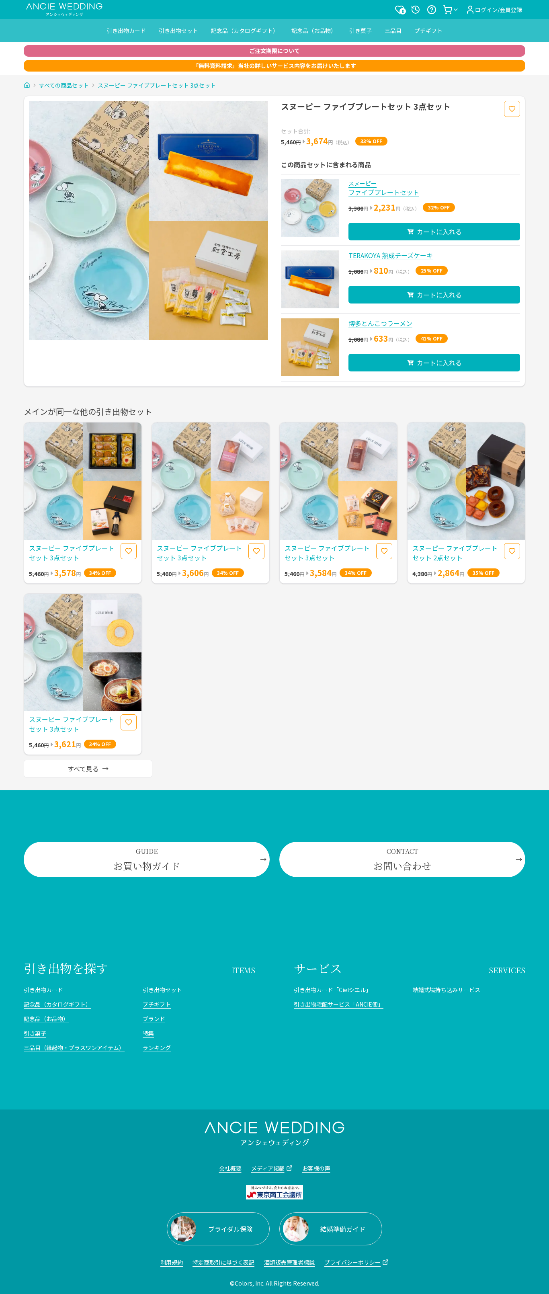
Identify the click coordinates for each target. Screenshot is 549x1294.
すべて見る (83, 768)
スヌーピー (362, 183)
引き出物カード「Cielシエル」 (332, 990)
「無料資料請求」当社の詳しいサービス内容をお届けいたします (274, 66)
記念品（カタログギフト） (245, 31)
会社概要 (230, 1168)
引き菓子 (360, 31)
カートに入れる (439, 231)
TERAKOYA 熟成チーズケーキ (390, 255)
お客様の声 (316, 1168)
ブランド (154, 1019)
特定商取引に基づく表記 (223, 1262)
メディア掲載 (268, 1168)
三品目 (393, 31)
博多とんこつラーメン (380, 323)
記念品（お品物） (313, 31)
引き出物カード (126, 31)
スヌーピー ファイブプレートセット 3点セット (157, 85)
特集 (148, 1033)
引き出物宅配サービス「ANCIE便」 (338, 1004)
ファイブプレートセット (383, 192)
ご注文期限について (274, 51)
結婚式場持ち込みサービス (446, 990)
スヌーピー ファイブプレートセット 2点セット (455, 552)
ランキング (157, 1048)
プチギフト (428, 31)
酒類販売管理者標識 (289, 1262)
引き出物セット (178, 31)
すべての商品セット (64, 85)
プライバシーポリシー (352, 1262)
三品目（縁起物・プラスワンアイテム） (74, 1048)
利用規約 (171, 1262)
